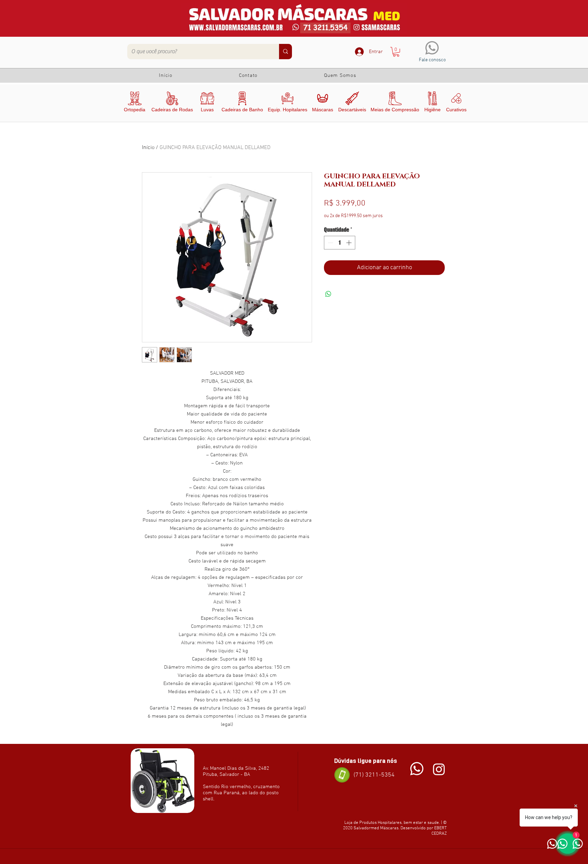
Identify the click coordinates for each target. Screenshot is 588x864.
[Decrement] (329, 242)
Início (148, 147)
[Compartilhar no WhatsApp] (328, 294)
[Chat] (416, 769)
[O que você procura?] (285, 51)
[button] (396, 52)
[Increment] (349, 242)
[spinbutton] (339, 242)
